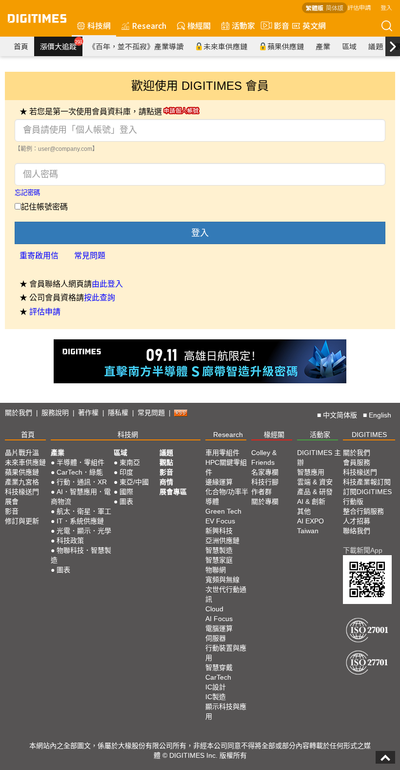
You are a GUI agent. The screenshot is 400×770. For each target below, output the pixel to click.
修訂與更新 (22, 521)
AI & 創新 (311, 501)
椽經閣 (199, 25)
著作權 (88, 412)
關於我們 (18, 412)
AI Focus (219, 619)
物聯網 (215, 570)
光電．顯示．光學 (84, 531)
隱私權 (118, 412)
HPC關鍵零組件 (226, 467)
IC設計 (215, 687)
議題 (375, 46)
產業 (323, 46)
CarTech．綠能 (80, 472)
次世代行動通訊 (225, 594)
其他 (304, 511)
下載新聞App (362, 550)
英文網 (314, 25)
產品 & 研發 (315, 492)
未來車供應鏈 (225, 46)
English (380, 415)
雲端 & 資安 (315, 482)
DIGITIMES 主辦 (319, 457)
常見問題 (89, 255)
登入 (386, 7)
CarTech (218, 677)
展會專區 (173, 492)
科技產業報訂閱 (367, 482)
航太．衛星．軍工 (84, 511)
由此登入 (107, 284)
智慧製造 (219, 550)
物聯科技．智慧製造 (81, 555)
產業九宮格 (22, 482)
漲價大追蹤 (61, 45)
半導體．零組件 (80, 462)
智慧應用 (310, 472)
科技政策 (70, 540)
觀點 (166, 462)
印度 (126, 472)
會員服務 (356, 462)
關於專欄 (265, 501)
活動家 (243, 25)
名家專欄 (265, 472)
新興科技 (219, 531)
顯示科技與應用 (225, 711)
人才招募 (356, 521)
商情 (166, 482)
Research (149, 25)
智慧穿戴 (219, 667)
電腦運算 (219, 628)
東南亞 (130, 462)
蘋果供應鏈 (285, 46)
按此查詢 (99, 297)
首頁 (21, 46)
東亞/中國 (134, 482)
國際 (126, 492)
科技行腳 (265, 482)
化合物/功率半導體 (226, 496)
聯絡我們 (356, 531)
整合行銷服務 (363, 511)
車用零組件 (222, 453)
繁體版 (314, 7)
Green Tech (223, 511)
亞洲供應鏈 (222, 540)
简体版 (334, 7)
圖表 (63, 570)
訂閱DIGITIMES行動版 (367, 496)
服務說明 (55, 412)
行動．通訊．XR (82, 482)
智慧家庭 (219, 560)
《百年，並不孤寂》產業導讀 (135, 46)
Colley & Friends (264, 457)
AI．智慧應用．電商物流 (81, 496)
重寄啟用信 (39, 255)
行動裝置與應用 (225, 653)
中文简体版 (340, 415)
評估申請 (359, 7)
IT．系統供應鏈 (80, 521)
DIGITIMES (369, 434)
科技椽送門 (22, 492)
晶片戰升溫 (22, 453)
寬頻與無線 (222, 579)
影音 (277, 25)
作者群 (261, 492)
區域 (349, 46)
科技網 (99, 25)
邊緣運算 (219, 482)
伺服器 (215, 638)
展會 (12, 501)
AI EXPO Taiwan (310, 526)
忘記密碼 (27, 192)
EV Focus (220, 521)
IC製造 (215, 697)
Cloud (214, 609)
